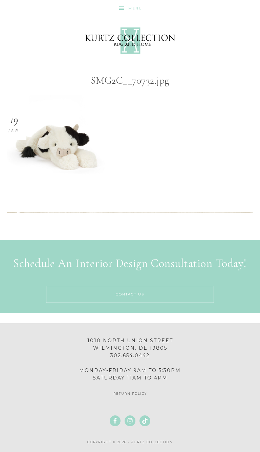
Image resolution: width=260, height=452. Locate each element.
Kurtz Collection (130, 41)
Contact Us (130, 294)
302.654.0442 (130, 355)
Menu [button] (135, 8)
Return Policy (130, 393)
